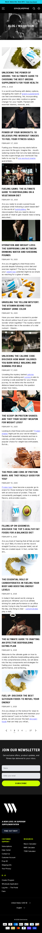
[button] (38, 8)
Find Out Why (11, 831)
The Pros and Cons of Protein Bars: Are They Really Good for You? (21, 475)
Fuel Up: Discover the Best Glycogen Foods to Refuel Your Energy (20, 699)
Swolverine (23, 919)
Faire (3, 891)
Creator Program (8, 880)
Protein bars (7, 487)
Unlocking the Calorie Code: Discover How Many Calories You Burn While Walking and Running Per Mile (19, 361)
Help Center (6, 850)
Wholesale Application (10, 884)
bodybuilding (20, 209)
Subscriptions (7, 846)
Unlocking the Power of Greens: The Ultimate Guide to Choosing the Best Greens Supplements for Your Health (20, 78)
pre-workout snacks (27, 158)
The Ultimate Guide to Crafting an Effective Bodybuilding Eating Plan (21, 642)
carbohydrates (32, 609)
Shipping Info (7, 865)
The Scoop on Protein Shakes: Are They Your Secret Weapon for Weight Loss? (20, 419)
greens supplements (30, 94)
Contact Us (6, 854)
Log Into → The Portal (10, 888)
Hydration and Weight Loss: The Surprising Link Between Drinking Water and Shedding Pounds (19, 250)
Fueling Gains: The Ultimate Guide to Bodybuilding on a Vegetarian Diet (18, 192)
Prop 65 (5, 861)
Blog (11, 26)
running (27, 377)
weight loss (11, 272)
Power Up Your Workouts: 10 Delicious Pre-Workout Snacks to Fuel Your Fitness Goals (20, 135)
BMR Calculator (29, 847)
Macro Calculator (30, 844)
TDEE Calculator (30, 851)
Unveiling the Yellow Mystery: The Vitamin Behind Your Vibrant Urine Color (20, 305)
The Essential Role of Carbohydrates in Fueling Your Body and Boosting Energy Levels (20, 584)
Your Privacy (6, 869)
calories (30, 374)
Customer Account (8, 857)
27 (31, 730)
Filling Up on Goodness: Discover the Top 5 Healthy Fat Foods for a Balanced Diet (21, 529)
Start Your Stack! (31, 2)
